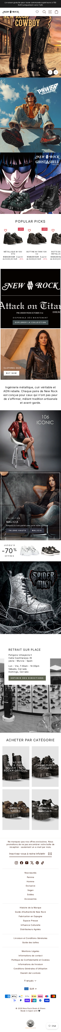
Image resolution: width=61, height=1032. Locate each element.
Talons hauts (17, 530)
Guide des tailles (30, 942)
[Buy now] (30, 354)
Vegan (30, 890)
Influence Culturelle (30, 925)
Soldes (30, 894)
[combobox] (30, 988)
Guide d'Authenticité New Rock (30, 912)
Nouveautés (30, 873)
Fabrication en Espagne (30, 916)
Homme (30, 881)
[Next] (55, 72)
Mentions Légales (30, 951)
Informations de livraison (30, 964)
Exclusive (30, 886)
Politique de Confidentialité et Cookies (30, 960)
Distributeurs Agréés (30, 929)
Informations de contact (31, 955)
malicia (37, 530)
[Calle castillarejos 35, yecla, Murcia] (30, 686)
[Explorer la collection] (30, 298)
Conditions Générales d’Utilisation (30, 968)
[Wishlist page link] (38, 11)
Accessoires (30, 899)
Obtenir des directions (27, 678)
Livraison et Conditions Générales (30, 938)
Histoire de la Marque (30, 907)
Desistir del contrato (30, 973)
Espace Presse (30, 920)
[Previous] (50, 72)
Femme (30, 877)
